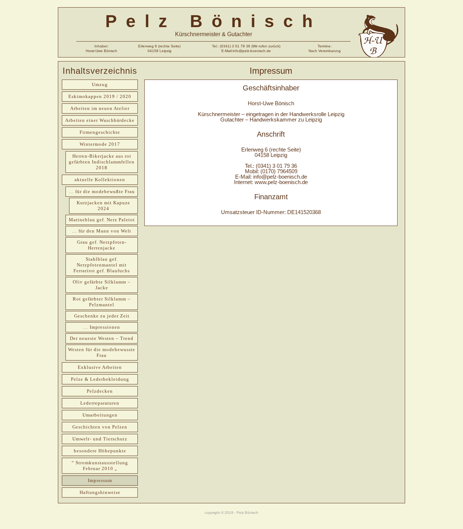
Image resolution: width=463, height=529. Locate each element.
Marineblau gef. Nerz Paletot (102, 219)
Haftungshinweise (100, 492)
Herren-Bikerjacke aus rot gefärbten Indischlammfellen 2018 (102, 161)
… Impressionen (101, 327)
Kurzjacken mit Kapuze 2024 (103, 205)
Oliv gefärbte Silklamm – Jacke (102, 284)
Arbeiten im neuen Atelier (99, 108)
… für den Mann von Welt (101, 231)
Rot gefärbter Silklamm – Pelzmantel (102, 301)
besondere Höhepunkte (100, 450)
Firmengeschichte (100, 132)
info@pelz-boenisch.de (280, 177)
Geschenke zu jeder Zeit (101, 316)
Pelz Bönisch (213, 21)
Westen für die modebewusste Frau (101, 352)
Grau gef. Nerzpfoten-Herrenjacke (102, 245)
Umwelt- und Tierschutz (99, 438)
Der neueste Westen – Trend (101, 338)
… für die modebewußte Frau (102, 191)
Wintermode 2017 (100, 144)
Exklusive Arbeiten (100, 367)
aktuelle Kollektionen (100, 179)
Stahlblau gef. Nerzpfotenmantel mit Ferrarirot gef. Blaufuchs (101, 264)
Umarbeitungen (100, 415)
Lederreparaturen (99, 403)
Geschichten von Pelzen (99, 427)
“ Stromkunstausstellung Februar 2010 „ (100, 465)
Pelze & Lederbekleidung (100, 379)
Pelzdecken (100, 391)
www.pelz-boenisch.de (281, 182)
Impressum (100, 480)
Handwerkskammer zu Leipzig (286, 119)
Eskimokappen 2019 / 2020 (99, 96)
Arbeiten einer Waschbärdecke (100, 120)
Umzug (100, 84)
